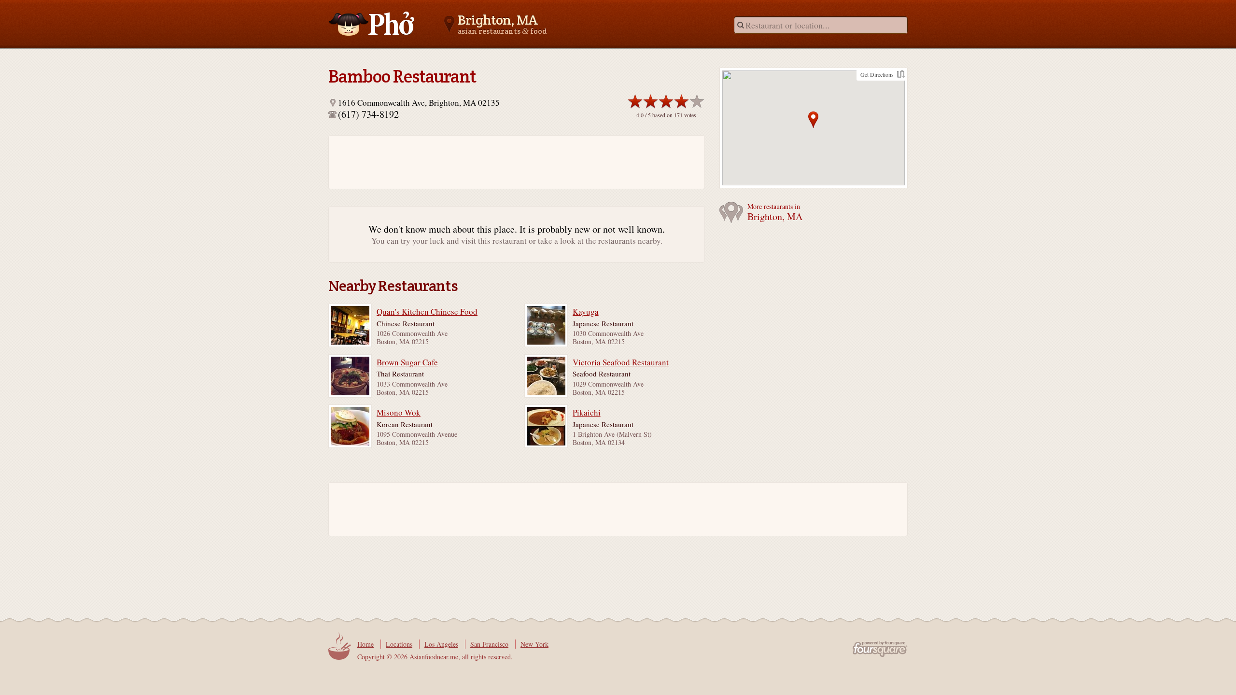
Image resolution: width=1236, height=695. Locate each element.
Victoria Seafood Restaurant (621, 362)
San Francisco (489, 644)
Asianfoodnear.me (371, 24)
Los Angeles (441, 644)
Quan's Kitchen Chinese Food (427, 312)
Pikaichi (587, 412)
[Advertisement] (512, 162)
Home (365, 644)
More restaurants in (774, 212)
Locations (399, 644)
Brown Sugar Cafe (407, 362)
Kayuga (586, 312)
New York (534, 644)
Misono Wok (399, 412)
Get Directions (877, 74)
